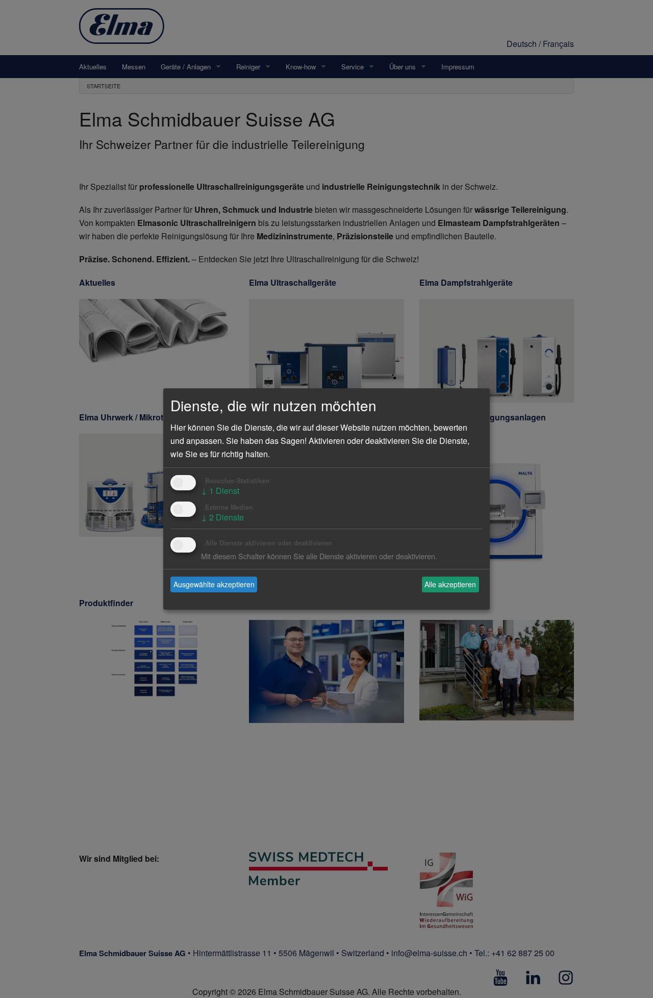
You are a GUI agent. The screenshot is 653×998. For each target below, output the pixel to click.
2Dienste (222, 517)
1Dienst (220, 490)
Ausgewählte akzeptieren (214, 584)
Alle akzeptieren (450, 584)
